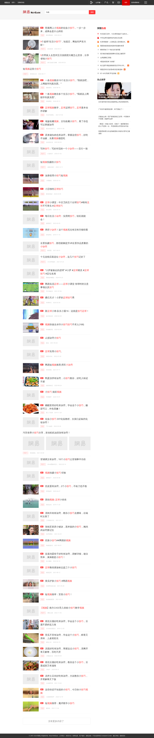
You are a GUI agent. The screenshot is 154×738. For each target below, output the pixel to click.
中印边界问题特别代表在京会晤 (111, 38)
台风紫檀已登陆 (105, 57)
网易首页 (7, 2)
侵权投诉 (122, 736)
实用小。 (54, 351)
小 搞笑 (53, 391)
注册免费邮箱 (135, 2)
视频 (42, 35)
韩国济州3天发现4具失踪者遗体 (111, 69)
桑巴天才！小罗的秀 (59, 297)
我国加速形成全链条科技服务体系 (112, 46)
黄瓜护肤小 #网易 (58, 580)
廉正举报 (115, 736)
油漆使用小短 (56, 175)
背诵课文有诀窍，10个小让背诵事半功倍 (63, 459)
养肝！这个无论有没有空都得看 (66, 229)
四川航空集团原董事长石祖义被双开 (112, 54)
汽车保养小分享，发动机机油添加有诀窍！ (46, 432)
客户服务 (82, 736)
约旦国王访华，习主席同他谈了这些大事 (114, 34)
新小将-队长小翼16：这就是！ (67, 310)
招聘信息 (75, 736)
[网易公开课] (99, 2)
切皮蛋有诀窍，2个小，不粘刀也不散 (66, 486)
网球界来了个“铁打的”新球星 (110, 50)
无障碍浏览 (21, 2)
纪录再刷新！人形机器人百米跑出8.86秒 (113, 42)
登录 (126, 2)
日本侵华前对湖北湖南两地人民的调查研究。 (114, 102)
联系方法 (68, 736)
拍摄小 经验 (55, 472)
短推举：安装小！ (58, 594)
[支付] (113, 2)
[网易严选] (107, 2)
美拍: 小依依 (56, 499)
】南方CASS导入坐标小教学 (62, 607)
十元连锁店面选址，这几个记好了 (62, 256)
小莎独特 (54, 188)
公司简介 (62, 736)
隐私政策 (88, 736)
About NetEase (53, 736)
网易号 (43, 49)
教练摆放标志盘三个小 (61, 567)
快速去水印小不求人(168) (64, 324)
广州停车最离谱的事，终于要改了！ (111, 109)
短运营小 (32, 68)
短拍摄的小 (50, 162)
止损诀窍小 (53, 337)
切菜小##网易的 (58, 540)
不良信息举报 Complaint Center (102, 736)
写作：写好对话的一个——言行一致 (64, 148)
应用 (13, 2)
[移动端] (92, 2)
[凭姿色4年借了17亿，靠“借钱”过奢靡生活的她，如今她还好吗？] (114, 90)
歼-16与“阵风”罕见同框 (108, 73)
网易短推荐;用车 (59, 364)
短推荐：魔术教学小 (59, 703)
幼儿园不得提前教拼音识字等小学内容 (113, 65)
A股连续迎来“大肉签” (107, 61)
